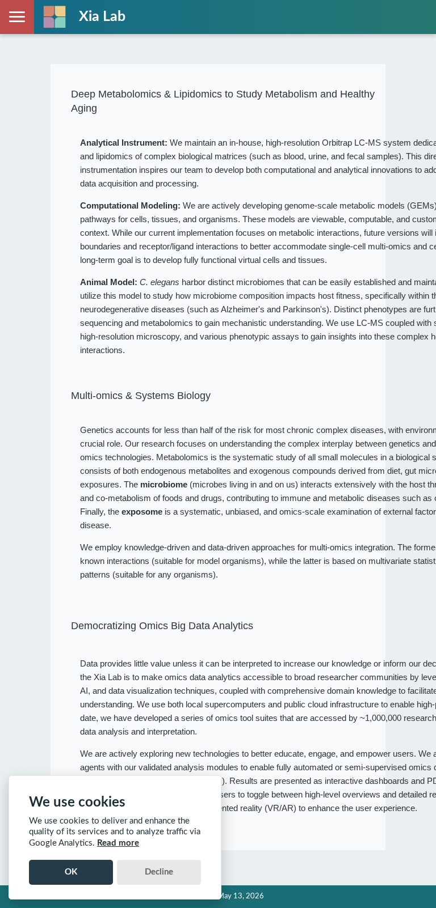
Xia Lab (102, 17)
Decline (159, 872)
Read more (118, 843)
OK (71, 872)
